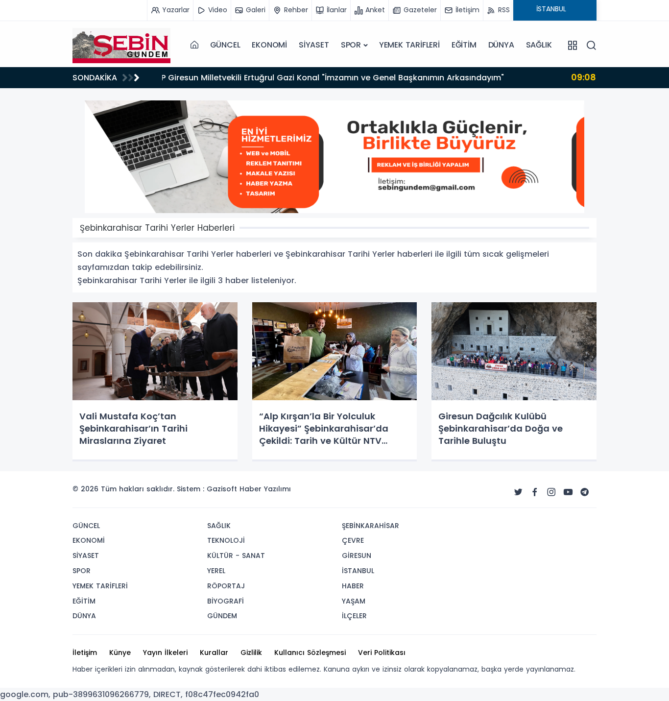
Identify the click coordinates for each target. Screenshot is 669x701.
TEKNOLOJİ (226, 540)
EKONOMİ (269, 44)
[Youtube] (568, 492)
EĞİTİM (464, 44)
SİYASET (314, 44)
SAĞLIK (539, 44)
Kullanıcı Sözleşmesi (310, 652)
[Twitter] (518, 492)
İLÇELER (354, 616)
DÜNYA (501, 44)
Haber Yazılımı (265, 489)
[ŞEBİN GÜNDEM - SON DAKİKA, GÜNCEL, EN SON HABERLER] (121, 45)
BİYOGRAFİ (225, 601)
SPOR (351, 44)
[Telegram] (585, 492)
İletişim (84, 652)
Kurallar (214, 652)
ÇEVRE (353, 540)
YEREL (216, 571)
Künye (120, 652)
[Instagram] (551, 492)
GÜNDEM (222, 616)
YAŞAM (353, 601)
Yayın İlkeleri (165, 652)
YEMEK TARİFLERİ (409, 44)
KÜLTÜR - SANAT (236, 555)
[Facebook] (535, 492)
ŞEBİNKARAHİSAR (370, 526)
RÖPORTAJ (226, 586)
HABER (353, 586)
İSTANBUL (358, 571)
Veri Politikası (382, 652)
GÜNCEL (225, 44)
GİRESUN (356, 555)
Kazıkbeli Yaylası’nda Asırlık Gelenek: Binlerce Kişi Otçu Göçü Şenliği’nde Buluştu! (339, 77)
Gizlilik (251, 652)
